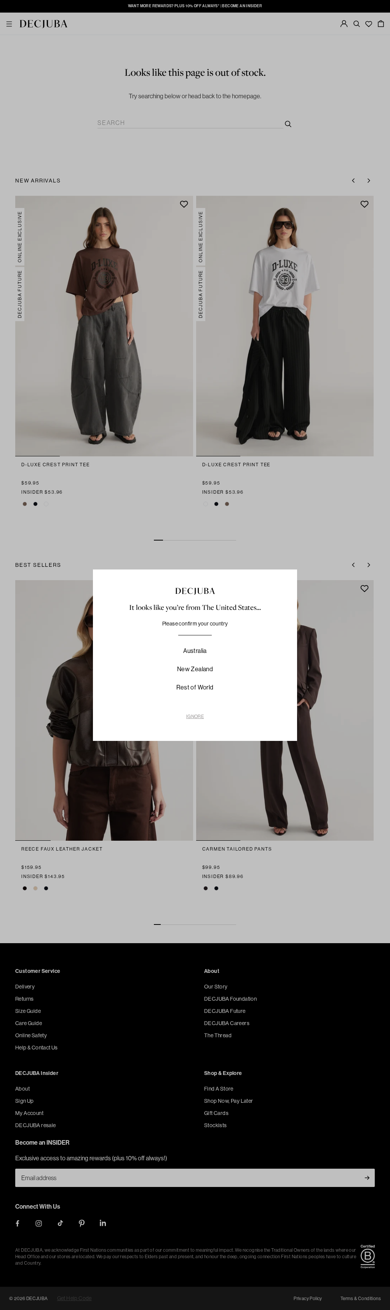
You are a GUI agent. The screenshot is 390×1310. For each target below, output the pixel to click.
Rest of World (194, 687)
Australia (195, 650)
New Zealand (195, 669)
